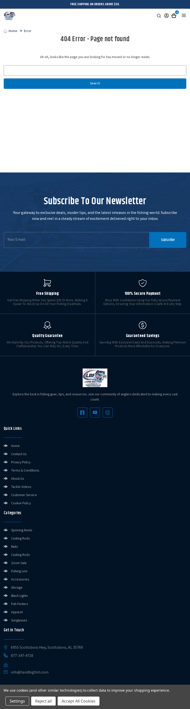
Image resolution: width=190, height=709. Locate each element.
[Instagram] (108, 412)
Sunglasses (19, 620)
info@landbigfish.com (29, 672)
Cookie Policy (21, 503)
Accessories (20, 579)
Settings (17, 701)
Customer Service (24, 495)
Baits (14, 546)
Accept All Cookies (78, 701)
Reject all (43, 701)
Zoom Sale (19, 563)
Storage (17, 587)
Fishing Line (19, 571)
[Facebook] (82, 412)
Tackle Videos (21, 487)
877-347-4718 (22, 656)
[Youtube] (95, 412)
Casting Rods (20, 538)
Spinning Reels (21, 530)
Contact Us (18, 454)
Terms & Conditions (25, 470)
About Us (17, 478)
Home (15, 446)
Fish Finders (19, 604)
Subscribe (168, 240)
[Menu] (183, 15)
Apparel (17, 612)
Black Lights (19, 596)
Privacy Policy (20, 462)
